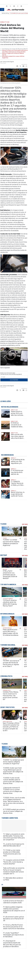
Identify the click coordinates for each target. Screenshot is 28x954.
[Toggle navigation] (2, 9)
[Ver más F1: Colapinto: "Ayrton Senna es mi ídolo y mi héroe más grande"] (5, 483)
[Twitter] (10, 6)
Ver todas (25, 524)
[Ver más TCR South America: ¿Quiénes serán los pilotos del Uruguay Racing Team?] (12, 592)
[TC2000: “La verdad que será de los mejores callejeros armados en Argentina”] (14, 752)
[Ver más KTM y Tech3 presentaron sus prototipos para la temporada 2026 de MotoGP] (12, 563)
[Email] (21, 6)
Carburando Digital (8, 62)
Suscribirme (14, 380)
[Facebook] (7, 6)
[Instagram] (17, 6)
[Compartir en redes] (20, 538)
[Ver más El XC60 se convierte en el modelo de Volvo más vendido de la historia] (5, 425)
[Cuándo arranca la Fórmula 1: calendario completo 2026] (14, 893)
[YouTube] (14, 6)
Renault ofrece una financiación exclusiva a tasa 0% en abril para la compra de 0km (15, 51)
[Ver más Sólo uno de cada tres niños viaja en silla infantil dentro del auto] (5, 436)
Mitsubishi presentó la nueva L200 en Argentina (13, 57)
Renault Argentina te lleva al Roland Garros (13, 54)
